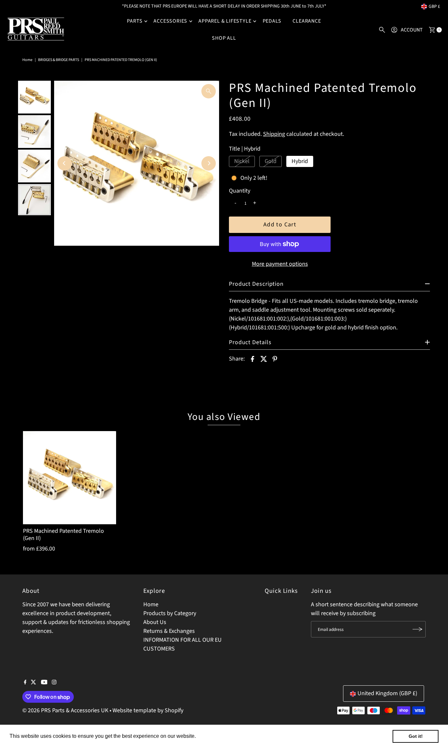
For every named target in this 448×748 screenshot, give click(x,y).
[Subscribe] (417, 629)
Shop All (224, 38)
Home (27, 60)
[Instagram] (54, 683)
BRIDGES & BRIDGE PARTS (58, 60)
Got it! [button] (416, 736)
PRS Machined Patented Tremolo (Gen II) (63, 534)
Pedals (272, 21)
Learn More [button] (211, 736)
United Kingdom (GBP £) (387, 694)
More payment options (280, 264)
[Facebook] (25, 683)
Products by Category (169, 613)
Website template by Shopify (147, 710)
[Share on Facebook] (252, 359)
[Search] (382, 30)
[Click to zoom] (208, 91)
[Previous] (64, 163)
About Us (154, 622)
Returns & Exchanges (169, 631)
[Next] (208, 163)
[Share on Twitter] (264, 359)
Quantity (239, 191)
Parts (134, 21)
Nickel (242, 161)
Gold (270, 161)
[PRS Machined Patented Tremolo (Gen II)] (69, 477)
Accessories (170, 21)
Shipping (274, 134)
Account (412, 29)
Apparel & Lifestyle (224, 21)
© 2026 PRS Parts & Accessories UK (65, 710)
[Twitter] (33, 683)
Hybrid (300, 161)
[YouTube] (44, 683)
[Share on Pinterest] (275, 359)
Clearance (307, 21)
